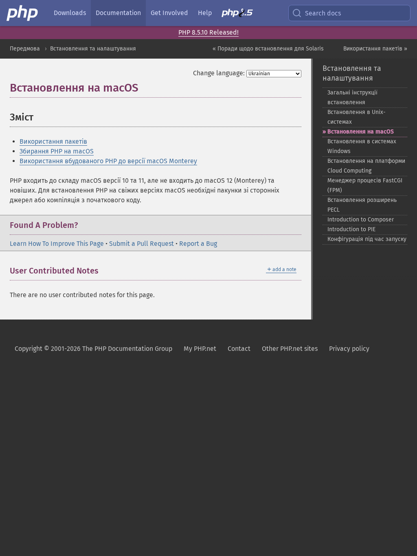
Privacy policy (349, 348)
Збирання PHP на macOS (57, 151)
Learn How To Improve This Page (57, 243)
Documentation (118, 13)
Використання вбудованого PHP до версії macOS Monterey (108, 161)
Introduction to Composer (360, 219)
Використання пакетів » (375, 48)
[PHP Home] (23, 13)
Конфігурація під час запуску (366, 239)
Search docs (323, 13)
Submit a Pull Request (141, 243)
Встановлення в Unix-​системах (356, 117)
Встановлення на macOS (360, 131)
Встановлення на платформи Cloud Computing (366, 166)
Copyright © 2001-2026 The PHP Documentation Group (93, 348)
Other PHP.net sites (290, 348)
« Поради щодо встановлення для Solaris (268, 48)
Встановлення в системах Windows (361, 146)
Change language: (219, 73)
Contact (239, 348)
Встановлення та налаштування (93, 48)
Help (205, 13)
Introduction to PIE (351, 229)
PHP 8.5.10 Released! (208, 32)
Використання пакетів (53, 141)
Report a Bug (198, 243)
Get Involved (169, 13)
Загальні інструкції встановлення (352, 97)
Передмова (25, 48)
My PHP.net (200, 348)
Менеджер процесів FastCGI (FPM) (364, 185)
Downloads (70, 13)
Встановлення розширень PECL (362, 205)
